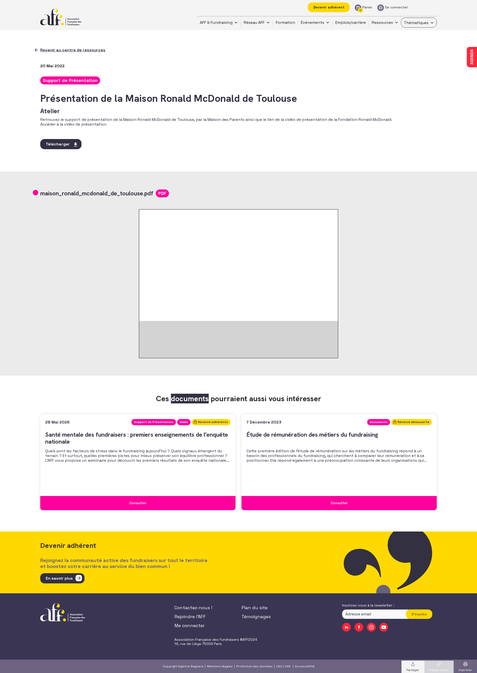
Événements (312, 22)
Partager (412, 670)
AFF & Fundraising (216, 22)
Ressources (382, 22)
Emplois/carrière (350, 22)
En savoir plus (59, 578)
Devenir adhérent (328, 7)
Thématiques (416, 22)
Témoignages (256, 616)
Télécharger (58, 144)
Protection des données (254, 666)
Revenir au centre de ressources (72, 50)
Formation (285, 22)
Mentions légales (220, 666)
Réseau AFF (254, 22)
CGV (287, 666)
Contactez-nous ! (193, 607)
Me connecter (189, 625)
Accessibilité (305, 666)
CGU (279, 666)
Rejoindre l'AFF (190, 616)
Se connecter (396, 7)
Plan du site (254, 607)
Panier (367, 7)
